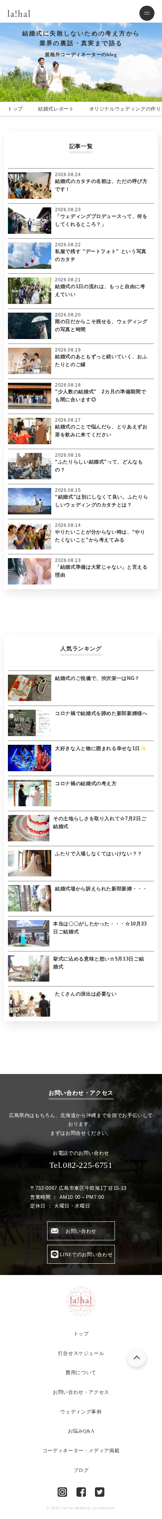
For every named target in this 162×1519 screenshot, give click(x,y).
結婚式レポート (56, 108)
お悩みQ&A (81, 1430)
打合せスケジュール (81, 1353)
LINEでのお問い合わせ (86, 1254)
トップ (15, 108)
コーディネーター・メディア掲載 (81, 1450)
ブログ (81, 1470)
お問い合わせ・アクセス (81, 1392)
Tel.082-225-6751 (80, 1165)
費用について (81, 1372)
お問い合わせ (81, 1231)
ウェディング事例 (80, 1411)
